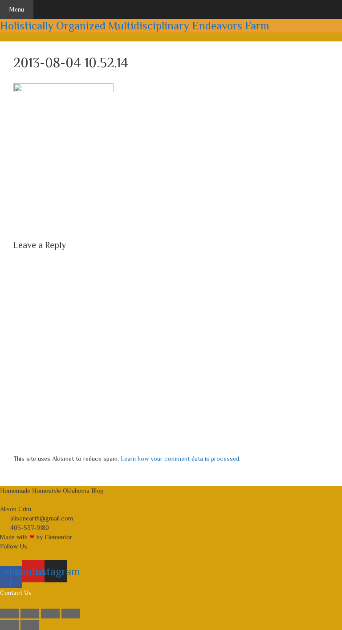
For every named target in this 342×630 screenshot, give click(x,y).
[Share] (50, 613)
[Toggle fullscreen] (29, 613)
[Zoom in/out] (9, 613)
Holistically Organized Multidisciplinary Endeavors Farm (134, 25)
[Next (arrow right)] (29, 625)
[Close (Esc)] (70, 613)
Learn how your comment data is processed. (180, 458)
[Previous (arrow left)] (9, 625)
